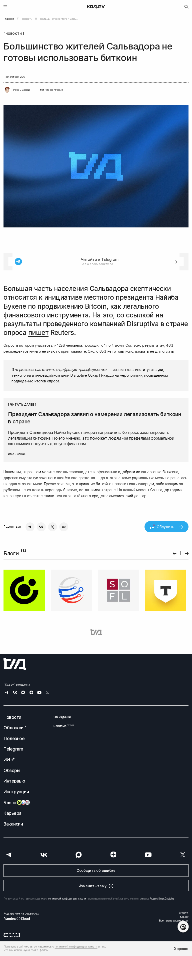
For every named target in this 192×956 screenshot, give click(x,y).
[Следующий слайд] (186, 553)
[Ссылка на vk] (15, 693)
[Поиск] (186, 6)
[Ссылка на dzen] (31, 693)
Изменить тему (92, 886)
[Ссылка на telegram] (7, 693)
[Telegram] (30, 526)
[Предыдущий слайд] (174, 553)
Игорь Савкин (22, 89)
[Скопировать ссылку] (63, 526)
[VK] (41, 526)
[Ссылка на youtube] (39, 693)
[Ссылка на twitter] (47, 693)
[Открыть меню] (5, 6)
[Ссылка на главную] (15, 664)
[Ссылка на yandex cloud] (21, 918)
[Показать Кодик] (183, 927)
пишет (38, 332)
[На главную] (96, 6)
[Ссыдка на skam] (12, 935)
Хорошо (181, 949)
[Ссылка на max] (23, 693)
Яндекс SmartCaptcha (162, 898)
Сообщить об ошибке (96, 870)
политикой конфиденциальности (67, 898)
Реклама (62, 726)
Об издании (62, 717)
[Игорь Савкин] (7, 90)
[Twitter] (52, 526)
